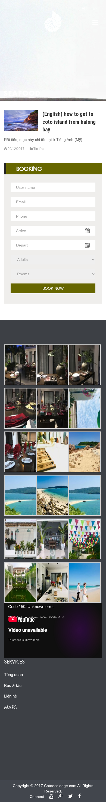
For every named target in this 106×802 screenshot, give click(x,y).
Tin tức (38, 149)
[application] (53, 630)
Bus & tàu (12, 685)
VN (84, 8)
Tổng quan (13, 674)
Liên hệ (10, 696)
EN (95, 8)
